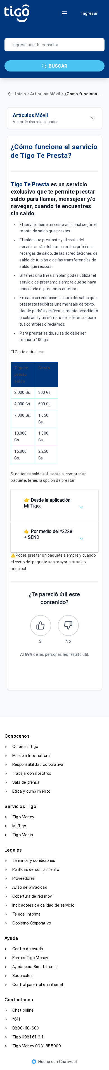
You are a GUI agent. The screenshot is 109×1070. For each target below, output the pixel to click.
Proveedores (19, 878)
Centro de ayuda (23, 948)
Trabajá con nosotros (27, 773)
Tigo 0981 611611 (23, 1037)
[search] (54, 44)
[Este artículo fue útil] (40, 625)
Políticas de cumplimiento (31, 869)
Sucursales (18, 975)
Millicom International (27, 755)
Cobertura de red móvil (28, 896)
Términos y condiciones (29, 860)
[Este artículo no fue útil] (68, 625)
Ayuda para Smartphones (31, 966)
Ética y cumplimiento (27, 791)
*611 (12, 1019)
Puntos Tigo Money (26, 957)
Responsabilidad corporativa (33, 764)
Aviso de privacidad (25, 887)
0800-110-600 (21, 1028)
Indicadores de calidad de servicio (39, 905)
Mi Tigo (15, 825)
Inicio (20, 93)
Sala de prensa (21, 782)
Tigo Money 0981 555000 (32, 1045)
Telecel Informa (22, 914)
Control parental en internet (34, 984)
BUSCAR (58, 66)
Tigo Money (19, 816)
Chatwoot (68, 1061)
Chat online (19, 1010)
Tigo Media (18, 834)
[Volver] (10, 94)
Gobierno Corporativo (27, 923)
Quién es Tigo (21, 746)
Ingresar (89, 13)
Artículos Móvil (45, 93)
